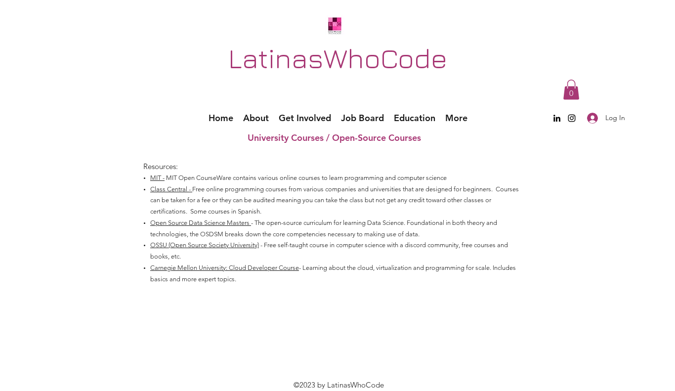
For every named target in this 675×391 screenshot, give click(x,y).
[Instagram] (572, 118)
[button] (571, 90)
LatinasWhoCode (337, 58)
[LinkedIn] (557, 118)
